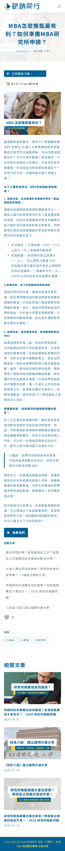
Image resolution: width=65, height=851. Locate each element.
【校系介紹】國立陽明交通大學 (27, 607)
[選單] (59, 6)
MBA (10, 640)
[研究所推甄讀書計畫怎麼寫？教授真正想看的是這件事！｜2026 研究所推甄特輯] (32, 794)
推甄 (25, 640)
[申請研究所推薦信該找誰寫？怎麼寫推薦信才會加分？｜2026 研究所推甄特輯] (32, 688)
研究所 (40, 640)
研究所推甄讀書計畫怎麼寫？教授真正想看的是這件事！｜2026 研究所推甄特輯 (32, 818)
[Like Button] (6, 617)
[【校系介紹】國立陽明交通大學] (32, 743)
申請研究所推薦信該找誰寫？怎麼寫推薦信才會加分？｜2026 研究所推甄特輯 (32, 591)
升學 (46, 50)
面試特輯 (38, 50)
